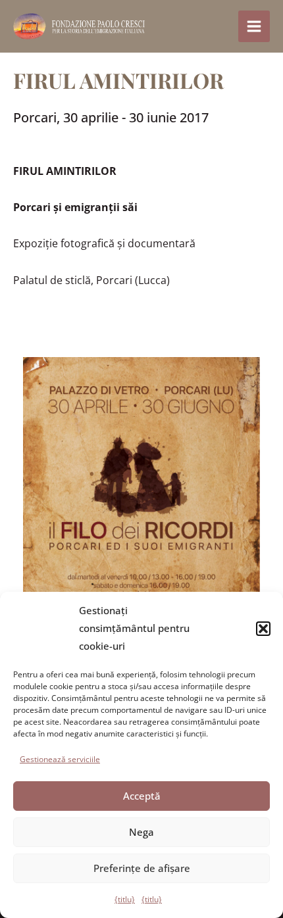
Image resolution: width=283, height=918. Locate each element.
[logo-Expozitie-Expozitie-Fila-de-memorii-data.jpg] (141, 509)
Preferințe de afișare (141, 868)
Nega (141, 831)
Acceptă (142, 795)
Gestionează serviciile (60, 759)
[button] (263, 628)
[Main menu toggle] (254, 26)
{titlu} (125, 899)
